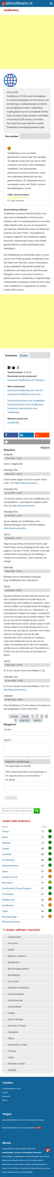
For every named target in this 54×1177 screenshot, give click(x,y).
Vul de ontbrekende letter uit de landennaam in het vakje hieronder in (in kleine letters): (26, 774)
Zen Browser (8, 860)
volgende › (25, 720)
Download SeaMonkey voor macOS (25, 390)
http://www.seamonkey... (15, 690)
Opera (5, 871)
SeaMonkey (13, 422)
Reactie (8, 740)
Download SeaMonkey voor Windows (25, 380)
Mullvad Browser (10, 865)
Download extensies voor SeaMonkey (26, 400)
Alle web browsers (11, 921)
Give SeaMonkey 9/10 (27, 198)
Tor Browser (8, 894)
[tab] (27, 937)
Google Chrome (10, 877)
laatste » (38, 720)
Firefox (5, 831)
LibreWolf (6, 854)
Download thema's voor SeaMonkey (25, 404)
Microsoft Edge (9, 917)
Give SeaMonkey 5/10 (18, 198)
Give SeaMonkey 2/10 (11, 198)
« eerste (14, 716)
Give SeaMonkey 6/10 (20, 198)
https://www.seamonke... (26, 483)
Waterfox (6, 843)
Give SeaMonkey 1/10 (8, 198)
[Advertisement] (27, 42)
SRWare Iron (8, 899)
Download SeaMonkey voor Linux (24, 394)
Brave (5, 837)
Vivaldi (5, 848)
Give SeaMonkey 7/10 (23, 198)
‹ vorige (25, 716)
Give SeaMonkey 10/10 (30, 198)
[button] (11, 435)
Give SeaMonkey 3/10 (13, 198)
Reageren (45, 447)
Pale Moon (7, 882)
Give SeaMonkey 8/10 (25, 198)
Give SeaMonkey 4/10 (16, 198)
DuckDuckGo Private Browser (16, 888)
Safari (5, 911)
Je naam (8, 729)
